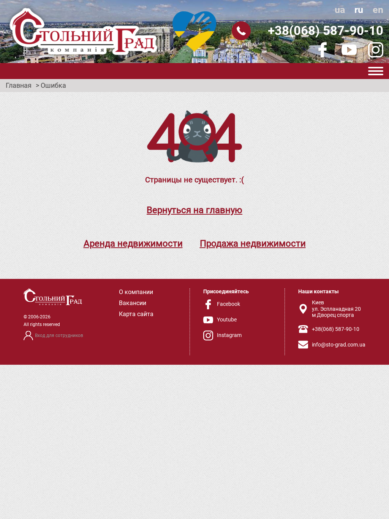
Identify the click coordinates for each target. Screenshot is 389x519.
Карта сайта (136, 314)
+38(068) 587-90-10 (325, 30)
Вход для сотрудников (59, 335)
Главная (19, 85)
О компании (136, 292)
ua (340, 9)
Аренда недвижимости (133, 243)
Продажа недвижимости (253, 243)
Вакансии (132, 303)
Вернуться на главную (194, 210)
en (378, 9)
